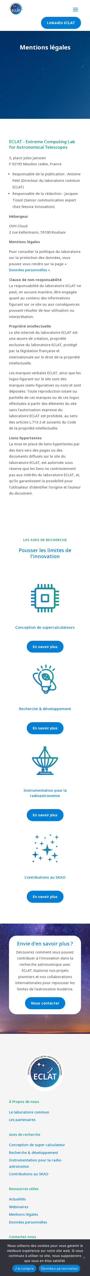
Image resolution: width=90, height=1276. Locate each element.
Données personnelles (28, 270)
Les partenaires (22, 1119)
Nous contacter (45, 1003)
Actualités (17, 1199)
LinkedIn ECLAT (61, 22)
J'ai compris (24, 1268)
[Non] (83, 1257)
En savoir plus (45, 646)
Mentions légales (23, 1214)
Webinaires (18, 1206)
